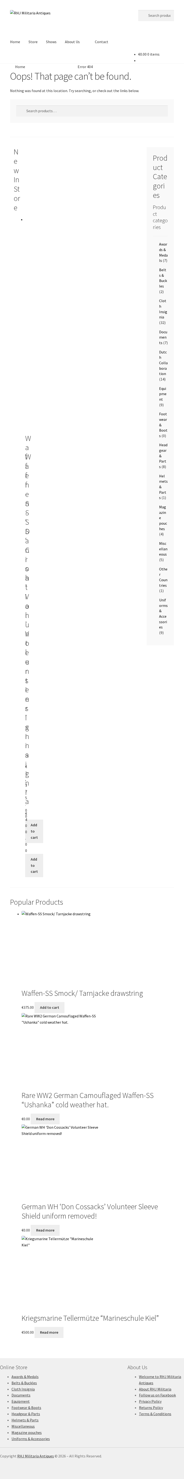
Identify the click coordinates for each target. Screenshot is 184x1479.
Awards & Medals (25, 1376)
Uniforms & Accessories (31, 1438)
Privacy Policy (150, 1401)
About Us (72, 41)
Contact (101, 41)
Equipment (163, 394)
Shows (51, 41)
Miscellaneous (163, 549)
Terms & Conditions (155, 1413)
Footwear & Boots (26, 1407)
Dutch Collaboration (163, 363)
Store (33, 41)
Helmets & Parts (25, 1420)
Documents (163, 337)
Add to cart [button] (34, 831)
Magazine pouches (27, 1432)
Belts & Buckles (24, 1382)
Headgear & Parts (26, 1413)
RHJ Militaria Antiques (35, 1456)
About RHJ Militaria (155, 1389)
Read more (45, 1118)
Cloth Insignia (23, 1389)
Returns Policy (151, 1407)
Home (15, 41)
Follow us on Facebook (157, 1395)
